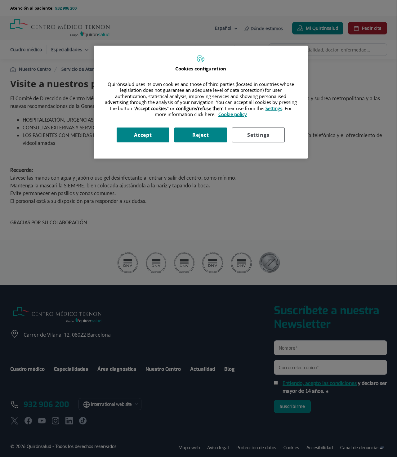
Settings (258, 135)
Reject (200, 135)
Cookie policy (232, 114)
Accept (143, 135)
